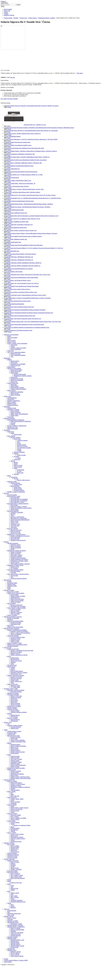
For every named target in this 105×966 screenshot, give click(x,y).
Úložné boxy (17, 459)
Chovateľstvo (10, 399)
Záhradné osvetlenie (12, 937)
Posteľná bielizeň (21, 444)
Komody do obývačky (16, 677)
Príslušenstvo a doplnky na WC (15, 565)
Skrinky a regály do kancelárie (15, 627)
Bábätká (9, 359)
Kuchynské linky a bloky (13, 496)
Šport (8, 912)
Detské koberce (14, 386)
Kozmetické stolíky (12, 583)
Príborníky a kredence (16, 612)
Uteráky (19, 449)
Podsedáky (13, 931)
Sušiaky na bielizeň (15, 412)
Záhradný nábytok (8, 916)
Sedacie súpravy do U (16, 674)
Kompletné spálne (12, 732)
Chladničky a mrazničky (16, 512)
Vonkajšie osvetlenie (12, 709)
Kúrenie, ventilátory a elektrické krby (16, 425)
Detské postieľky (14, 361)
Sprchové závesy (14, 562)
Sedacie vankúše (14, 819)
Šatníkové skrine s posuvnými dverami (20, 778)
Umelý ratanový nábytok (16, 956)
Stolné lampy (13, 702)
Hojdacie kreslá (14, 658)
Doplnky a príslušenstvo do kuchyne (19, 536)
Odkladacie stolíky (12, 586)
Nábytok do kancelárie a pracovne (13, 616)
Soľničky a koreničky (16, 869)
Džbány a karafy (14, 893)
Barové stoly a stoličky (13, 591)
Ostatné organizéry (12, 853)
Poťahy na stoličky (15, 802)
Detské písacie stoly (15, 371)
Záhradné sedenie (11, 938)
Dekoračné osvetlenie (16, 691)
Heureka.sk (7, 430)
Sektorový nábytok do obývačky (15, 675)
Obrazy (9, 339)
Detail (9, 107)
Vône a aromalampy (15, 349)
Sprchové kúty (14, 575)
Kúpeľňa (16, 453)
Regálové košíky (14, 847)
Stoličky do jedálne (15, 602)
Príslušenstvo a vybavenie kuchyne (16, 534)
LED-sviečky (13, 345)
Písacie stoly (7, 10)
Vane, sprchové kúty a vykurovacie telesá (18, 574)
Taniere (12, 898)
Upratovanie (10, 417)
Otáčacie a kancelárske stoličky (15, 621)
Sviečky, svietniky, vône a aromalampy (17, 343)
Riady (8, 891)
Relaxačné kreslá (14, 659)
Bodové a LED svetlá (16, 696)
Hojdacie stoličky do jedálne (17, 596)
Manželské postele (15, 763)
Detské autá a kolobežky (16, 392)
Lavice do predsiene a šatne (17, 637)
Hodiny (9, 336)
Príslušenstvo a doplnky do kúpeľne (16, 550)
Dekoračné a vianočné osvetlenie (15, 690)
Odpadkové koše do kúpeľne (18, 558)
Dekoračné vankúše (15, 815)
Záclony (12, 840)
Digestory (13, 514)
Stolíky (15, 468)
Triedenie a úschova (9, 843)
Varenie (9, 903)
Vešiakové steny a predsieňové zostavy (17, 644)
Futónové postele (14, 760)
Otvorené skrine (14, 772)
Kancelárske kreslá (15, 624)
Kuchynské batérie (15, 537)
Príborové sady (14, 888)
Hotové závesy (14, 835)
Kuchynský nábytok (12, 528)
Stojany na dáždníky (15, 634)
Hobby (9, 475)
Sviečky (12, 346)
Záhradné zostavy (11, 950)
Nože (11, 887)
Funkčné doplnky (11, 910)
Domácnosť (7, 406)
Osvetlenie (16, 456)
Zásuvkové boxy (14, 851)
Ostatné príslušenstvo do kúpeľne (19, 559)
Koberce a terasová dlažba (17, 929)
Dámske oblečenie (15, 483)
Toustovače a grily (15, 524)
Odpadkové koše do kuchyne (18, 540)
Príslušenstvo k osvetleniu (14, 706)
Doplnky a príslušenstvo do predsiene (17, 630)
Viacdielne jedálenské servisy (18, 901)
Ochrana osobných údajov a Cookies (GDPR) (16, 960)
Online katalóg (8, 961)
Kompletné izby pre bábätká (17, 364)
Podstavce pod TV (15, 653)
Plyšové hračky (18, 434)
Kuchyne (6, 493)
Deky (18, 442)
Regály (9, 587)
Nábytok (12, 461)
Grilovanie (10, 919)
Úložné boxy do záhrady (16, 932)
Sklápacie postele (14, 766)
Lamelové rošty (11, 734)
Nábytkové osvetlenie (16, 652)
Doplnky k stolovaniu (12, 860)
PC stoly (19, 471)
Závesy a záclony (11, 832)
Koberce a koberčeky (19, 452)
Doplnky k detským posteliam (18, 389)
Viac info (12, 77)
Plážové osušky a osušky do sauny (19, 807)
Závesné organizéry (12, 857)
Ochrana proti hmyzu (12, 405)
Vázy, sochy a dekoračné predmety (16, 352)
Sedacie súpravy (33, 18)
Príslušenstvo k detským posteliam (23, 375)
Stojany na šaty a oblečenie (17, 740)
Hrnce (12, 904)
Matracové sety (14, 747)
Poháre (9, 881)
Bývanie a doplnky (15, 437)
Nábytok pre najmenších (16, 380)
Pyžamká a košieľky (19, 490)
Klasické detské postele (20, 374)
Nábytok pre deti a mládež (14, 368)
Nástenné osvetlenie (15, 697)
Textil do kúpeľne (11, 804)
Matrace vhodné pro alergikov (18, 746)
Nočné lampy (13, 699)
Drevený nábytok (15, 953)
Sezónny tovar (7, 722)
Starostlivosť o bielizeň (13, 409)
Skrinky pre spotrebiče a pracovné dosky (21, 508)
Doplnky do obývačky (13, 649)
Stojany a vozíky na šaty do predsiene (20, 633)
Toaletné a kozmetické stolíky (18, 741)
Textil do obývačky (12, 813)
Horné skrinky (14, 505)
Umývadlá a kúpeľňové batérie (15, 569)
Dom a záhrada (11, 436)
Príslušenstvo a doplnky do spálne (16, 768)
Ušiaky (12, 663)
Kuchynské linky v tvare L (17, 502)
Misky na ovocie (14, 862)
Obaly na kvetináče (12, 337)
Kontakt (6, 959)
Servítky (12, 866)
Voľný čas (6, 909)
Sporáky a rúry (14, 522)
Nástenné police (14, 680)
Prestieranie (13, 803)
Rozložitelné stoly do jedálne (17, 606)
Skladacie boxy (14, 849)
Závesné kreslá (14, 947)
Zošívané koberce (15, 790)
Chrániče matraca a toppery (14, 731)
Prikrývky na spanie (22, 446)
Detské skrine (14, 377)
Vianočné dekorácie (15, 727)
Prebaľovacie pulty (15, 365)
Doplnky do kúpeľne (15, 552)
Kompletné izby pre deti (16, 378)
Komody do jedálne (15, 609)
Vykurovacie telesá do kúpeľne (18, 578)
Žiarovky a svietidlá (12, 718)
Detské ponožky (18, 489)
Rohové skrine (14, 775)
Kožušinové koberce (15, 785)
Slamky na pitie (14, 868)
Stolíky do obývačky (12, 684)
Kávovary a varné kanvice (17, 516)
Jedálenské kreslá (14, 597)
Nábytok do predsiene (13, 635)
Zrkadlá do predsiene (12, 646)
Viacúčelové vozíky (12, 856)
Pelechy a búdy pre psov (23, 480)
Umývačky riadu (14, 525)
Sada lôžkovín (14, 829)
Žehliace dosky (14, 415)
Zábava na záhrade (15, 395)
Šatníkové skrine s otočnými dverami (20, 777)
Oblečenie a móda (12, 481)
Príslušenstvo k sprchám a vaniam (19, 561)
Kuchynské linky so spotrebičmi (18, 500)
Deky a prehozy (14, 816)
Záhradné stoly (11, 948)
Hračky (12, 433)
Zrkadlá (12, 549)
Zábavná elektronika (12, 428)
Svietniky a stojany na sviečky (18, 348)
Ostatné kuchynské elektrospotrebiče (19, 519)
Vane (11, 577)
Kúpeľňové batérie (15, 571)
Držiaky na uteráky (15, 553)
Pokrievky (13, 907)
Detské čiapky (17, 487)
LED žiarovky (14, 716)
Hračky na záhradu (15, 928)
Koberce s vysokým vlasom (17, 784)
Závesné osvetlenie (15, 705)
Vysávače (12, 422)
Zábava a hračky (11, 390)
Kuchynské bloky (15, 497)
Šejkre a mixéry (14, 521)
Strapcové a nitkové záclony (17, 838)
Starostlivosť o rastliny (16, 923)
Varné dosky (13, 527)
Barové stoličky (8, 9)
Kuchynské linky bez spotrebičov (19, 499)
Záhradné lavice (14, 941)
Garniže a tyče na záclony (17, 834)
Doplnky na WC (14, 566)
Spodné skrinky (14, 509)
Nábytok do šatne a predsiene (11, 628)
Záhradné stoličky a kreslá (17, 945)
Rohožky (12, 788)
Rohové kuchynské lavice (17, 599)
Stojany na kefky (21, 455)
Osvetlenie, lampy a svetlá (10, 688)
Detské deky (13, 384)
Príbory (9, 884)
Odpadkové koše (11, 408)
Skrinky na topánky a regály (14, 643)
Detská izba (7, 358)
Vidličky (12, 890)
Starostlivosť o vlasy (12, 427)
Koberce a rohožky (12, 781)
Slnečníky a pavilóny (12, 921)
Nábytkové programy (16, 678)
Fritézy (12, 515)
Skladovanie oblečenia (13, 854)
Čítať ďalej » (80, 73)
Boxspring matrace (15, 744)
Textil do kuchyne (12, 797)
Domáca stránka (8, 18)
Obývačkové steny (12, 665)
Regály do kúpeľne (15, 546)
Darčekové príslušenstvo (13, 400)
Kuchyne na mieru (12, 494)
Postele (6, 12)
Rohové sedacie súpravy (16, 671)
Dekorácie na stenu (15, 353)
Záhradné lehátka (14, 943)
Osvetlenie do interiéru (13, 694)
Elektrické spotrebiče (9, 418)
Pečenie (9, 879)
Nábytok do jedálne (9, 590)
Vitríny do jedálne (15, 613)
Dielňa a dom (7, 396)
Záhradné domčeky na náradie (15, 925)
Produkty (16, 18)
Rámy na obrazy (11, 340)
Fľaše (11, 894)
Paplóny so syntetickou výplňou (22, 825)
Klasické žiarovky (15, 715)
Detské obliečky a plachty (17, 387)
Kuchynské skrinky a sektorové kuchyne (17, 503)
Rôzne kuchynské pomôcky (17, 878)
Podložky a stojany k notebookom (16, 492)
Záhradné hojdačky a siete (17, 940)
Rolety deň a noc (14, 796)
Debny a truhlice (14, 846)
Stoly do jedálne (11, 603)
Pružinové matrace (15, 750)
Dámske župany (18, 484)
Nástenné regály (11, 584)
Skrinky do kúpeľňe (15, 547)
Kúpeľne (6, 541)
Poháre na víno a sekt (16, 882)
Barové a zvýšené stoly (16, 605)
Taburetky (16, 474)
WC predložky (14, 568)
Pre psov (16, 478)
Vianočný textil (14, 728)
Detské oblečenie (14, 486)
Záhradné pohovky (15, 944)
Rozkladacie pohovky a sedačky (46, 18)
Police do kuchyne (15, 531)
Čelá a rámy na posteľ (16, 759)
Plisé (11, 793)
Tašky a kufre (10, 915)
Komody (9, 581)
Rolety (12, 794)
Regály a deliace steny (16, 681)
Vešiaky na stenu (14, 641)
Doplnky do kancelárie (13, 618)
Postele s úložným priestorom (18, 765)
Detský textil (13, 362)
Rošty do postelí (18, 465)
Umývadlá (13, 572)
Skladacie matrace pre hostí (17, 752)
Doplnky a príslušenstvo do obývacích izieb (21, 650)
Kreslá (9, 656)
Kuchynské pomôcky (12, 872)
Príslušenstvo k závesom (16, 837)
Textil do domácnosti (9, 779)
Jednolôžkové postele (16, 762)
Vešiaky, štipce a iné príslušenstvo (19, 414)
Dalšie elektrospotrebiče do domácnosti (20, 421)
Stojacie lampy (14, 700)
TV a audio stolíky (15, 687)
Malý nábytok (7, 580)
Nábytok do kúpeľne (12, 543)
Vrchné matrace (14, 753)
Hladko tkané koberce (16, 782)
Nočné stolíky (20, 469)
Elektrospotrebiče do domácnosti (15, 420)
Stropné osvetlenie (15, 703)
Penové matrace (14, 749)
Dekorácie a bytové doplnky (11, 334)
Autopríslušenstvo (12, 397)
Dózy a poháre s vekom (16, 875)
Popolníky (13, 865)
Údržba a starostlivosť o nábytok (18, 655)
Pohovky (12, 669)
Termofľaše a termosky (16, 900)
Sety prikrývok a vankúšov (24, 447)
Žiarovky (9, 713)
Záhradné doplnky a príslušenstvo (16, 926)
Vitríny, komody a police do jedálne (16, 608)
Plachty (19, 443)
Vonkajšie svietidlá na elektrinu (18, 712)
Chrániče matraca (15, 822)
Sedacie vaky (13, 381)
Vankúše (6, 13)
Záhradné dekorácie (15, 935)
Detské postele (14, 373)
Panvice (12, 906)
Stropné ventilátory (12, 707)
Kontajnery (10, 619)
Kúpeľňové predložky (16, 556)
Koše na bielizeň (14, 411)
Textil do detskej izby (12, 383)
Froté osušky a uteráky (16, 555)
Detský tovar (10, 431)
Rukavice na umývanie (16, 809)
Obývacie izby (23, 18)
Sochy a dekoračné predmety (18, 355)
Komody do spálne (15, 737)
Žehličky (12, 424)
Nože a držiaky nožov (16, 876)
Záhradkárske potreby (13, 922)
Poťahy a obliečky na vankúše (18, 818)
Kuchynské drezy (15, 539)
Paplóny (12, 824)
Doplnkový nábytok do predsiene (19, 631)
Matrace (16, 462)
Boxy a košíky (11, 844)
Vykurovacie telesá (15, 934)
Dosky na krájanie (15, 874)
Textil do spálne (11, 821)
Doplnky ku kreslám (15, 622)
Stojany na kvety (11, 342)
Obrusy (12, 800)
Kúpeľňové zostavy (15, 544)
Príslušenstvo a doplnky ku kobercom (20, 787)
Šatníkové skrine (11, 769)
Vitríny (9, 588)
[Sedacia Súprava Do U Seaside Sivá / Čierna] (13, 49)
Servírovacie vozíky (15, 533)
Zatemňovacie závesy (16, 841)
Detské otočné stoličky (16, 370)
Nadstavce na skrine (15, 771)
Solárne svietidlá (14, 710)
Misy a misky (13, 896)
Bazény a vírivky (11, 918)
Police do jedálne (14, 611)
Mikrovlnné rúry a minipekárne (18, 518)
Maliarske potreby (12, 403)
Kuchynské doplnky (12, 871)
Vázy (11, 356)
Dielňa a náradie (11, 402)
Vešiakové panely (15, 640)
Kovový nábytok (14, 954)
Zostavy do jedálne (12, 615)
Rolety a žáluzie (11, 791)
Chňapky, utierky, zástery (17, 799)
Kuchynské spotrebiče (13, 511)
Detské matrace (11, 367)
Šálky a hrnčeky (14, 897)
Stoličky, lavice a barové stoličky (15, 593)
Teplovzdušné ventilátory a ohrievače (20, 563)
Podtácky (12, 863)
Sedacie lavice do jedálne (17, 600)
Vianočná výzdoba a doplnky (14, 725)
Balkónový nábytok (9, 15)
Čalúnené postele (14, 757)
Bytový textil (17, 439)
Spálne (5, 730)
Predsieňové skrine (15, 638)
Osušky (12, 806)
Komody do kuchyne (15, 530)
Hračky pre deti (14, 393)
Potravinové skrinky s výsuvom (18, 506)
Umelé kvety (10, 350)
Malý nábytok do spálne (13, 735)
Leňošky (12, 668)
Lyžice (12, 885)
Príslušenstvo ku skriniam (17, 774)
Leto (8, 724)
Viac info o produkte (9, 98)
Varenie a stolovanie (9, 859)
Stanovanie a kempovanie (14, 913)
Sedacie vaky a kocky (16, 660)
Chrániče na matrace (22, 440)
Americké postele (15, 756)
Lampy (19, 458)
